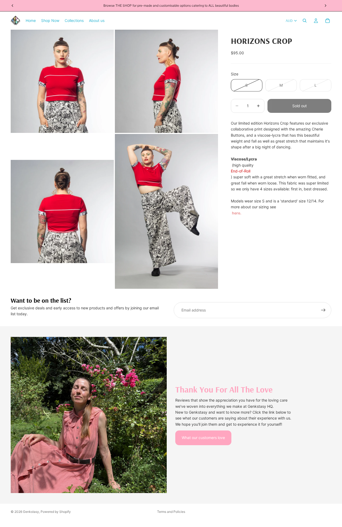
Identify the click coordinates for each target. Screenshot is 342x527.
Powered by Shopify (56, 512)
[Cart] (327, 20)
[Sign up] (323, 310)
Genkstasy (31, 512)
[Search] (304, 20)
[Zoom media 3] (62, 211)
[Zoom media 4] (166, 211)
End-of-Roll (240, 171)
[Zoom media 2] (166, 81)
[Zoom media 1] (62, 81)
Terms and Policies (171, 512)
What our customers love (203, 437)
